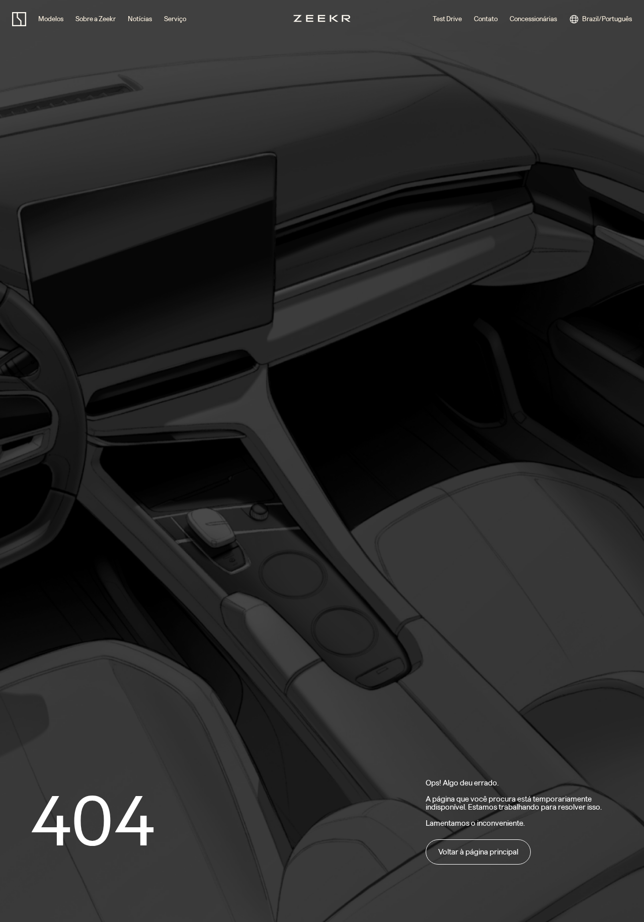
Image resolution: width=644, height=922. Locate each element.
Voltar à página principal (478, 852)
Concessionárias (533, 19)
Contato (486, 19)
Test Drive (447, 19)
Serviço (175, 19)
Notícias (140, 19)
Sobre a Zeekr (95, 19)
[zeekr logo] (19, 19)
